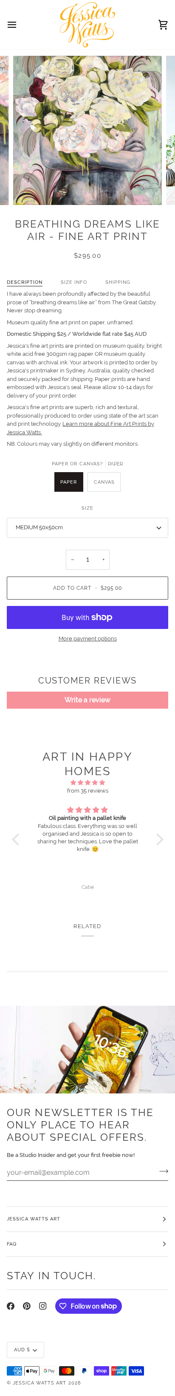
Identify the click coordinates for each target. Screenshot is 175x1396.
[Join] (161, 1171)
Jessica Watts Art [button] (33, 1219)
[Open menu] (19, 24)
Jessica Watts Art (39, 1383)
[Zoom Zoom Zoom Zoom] (87, 130)
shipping (117, 282)
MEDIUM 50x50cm (39, 527)
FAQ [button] (12, 1244)
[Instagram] (43, 1306)
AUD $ (22, 1350)
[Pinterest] (27, 1306)
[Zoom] (29, 189)
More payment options (88, 638)
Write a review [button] (87, 700)
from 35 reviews (87, 790)
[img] (87, 783)
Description (24, 282)
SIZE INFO (74, 282)
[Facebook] (10, 1306)
